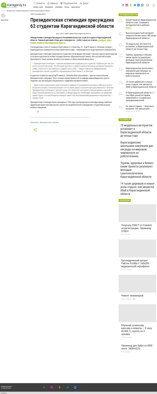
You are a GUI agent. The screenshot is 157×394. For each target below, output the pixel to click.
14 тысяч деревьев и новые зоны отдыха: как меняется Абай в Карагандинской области (141, 84)
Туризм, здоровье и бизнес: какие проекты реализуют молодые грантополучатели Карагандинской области (139, 58)
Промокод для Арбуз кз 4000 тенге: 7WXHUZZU (136, 347)
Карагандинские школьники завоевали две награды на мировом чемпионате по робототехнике (139, 72)
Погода (67, 7)
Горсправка (58, 7)
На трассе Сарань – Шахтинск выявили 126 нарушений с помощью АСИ (140, 109)
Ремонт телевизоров (132, 295)
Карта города (75, 7)
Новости (40, 3)
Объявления (49, 7)
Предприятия (70, 3)
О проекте (3, 393)
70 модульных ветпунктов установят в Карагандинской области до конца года (139, 46)
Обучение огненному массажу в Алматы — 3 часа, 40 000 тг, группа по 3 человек (136, 330)
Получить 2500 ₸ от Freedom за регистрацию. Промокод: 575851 (136, 228)
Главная (3, 11)
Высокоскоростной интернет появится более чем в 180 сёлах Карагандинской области (141, 35)
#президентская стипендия (49, 122)
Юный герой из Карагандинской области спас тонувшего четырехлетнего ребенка (141, 22)
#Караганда (34, 122)
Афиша (54, 3)
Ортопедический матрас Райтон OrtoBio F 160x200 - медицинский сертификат (135, 263)
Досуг (86, 3)
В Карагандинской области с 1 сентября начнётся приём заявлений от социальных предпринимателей (140, 96)
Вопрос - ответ (38, 7)
